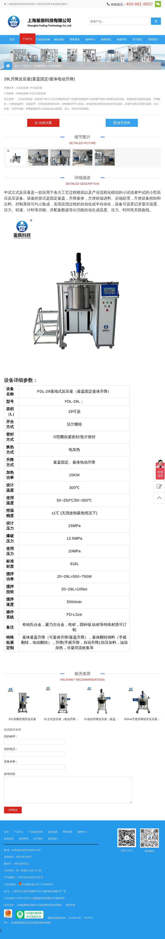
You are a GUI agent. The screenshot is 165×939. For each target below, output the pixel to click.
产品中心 (27, 38)
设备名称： (11, 761)
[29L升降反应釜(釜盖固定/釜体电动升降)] (16, 157)
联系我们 (153, 39)
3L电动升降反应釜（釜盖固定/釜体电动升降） (113, 719)
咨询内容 (9, 773)
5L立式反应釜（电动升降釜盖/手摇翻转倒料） (73, 719)
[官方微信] (158, 4)
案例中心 (90, 39)
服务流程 (59, 39)
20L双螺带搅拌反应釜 (22, 719)
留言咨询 (123, 122)
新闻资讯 (106, 39)
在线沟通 (45, 122)
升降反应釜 (22, 93)
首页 (11, 39)
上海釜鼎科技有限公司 (44, 21)
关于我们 (137, 39)
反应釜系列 (40, 65)
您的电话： (11, 749)
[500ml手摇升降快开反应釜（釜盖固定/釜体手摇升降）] (142, 701)
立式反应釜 (54, 65)
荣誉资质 (74, 39)
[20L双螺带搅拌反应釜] (22, 701)
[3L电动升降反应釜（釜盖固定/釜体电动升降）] (102, 701)
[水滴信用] (30, 917)
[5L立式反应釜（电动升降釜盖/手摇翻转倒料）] (62, 701)
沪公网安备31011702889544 (38, 884)
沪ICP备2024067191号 (30, 877)
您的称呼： (11, 736)
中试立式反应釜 (37, 93)
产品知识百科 (43, 39)
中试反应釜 (36, 87)
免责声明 (122, 39)
